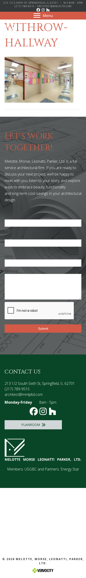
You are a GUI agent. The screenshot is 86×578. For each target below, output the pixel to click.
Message (11, 271)
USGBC (31, 469)
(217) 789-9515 (24, 6)
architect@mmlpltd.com (54, 6)
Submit (43, 328)
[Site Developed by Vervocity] (43, 570)
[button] (38, 10)
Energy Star (70, 469)
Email (9, 256)
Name (9, 216)
